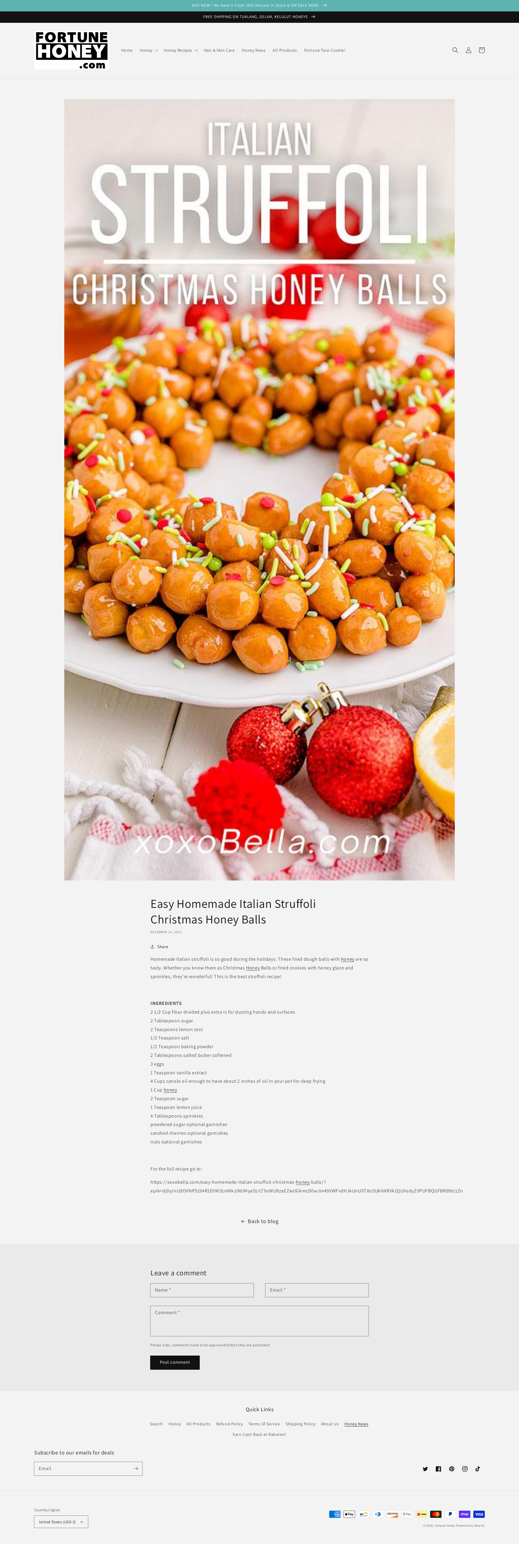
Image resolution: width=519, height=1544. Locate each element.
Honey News (356, 1424)
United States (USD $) (57, 1521)
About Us (330, 1424)
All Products (199, 1424)
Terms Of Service (264, 1424)
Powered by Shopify (470, 1525)
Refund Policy (229, 1424)
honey (347, 959)
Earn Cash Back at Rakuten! (259, 1434)
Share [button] (162, 946)
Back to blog (263, 1221)
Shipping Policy (300, 1424)
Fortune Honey (445, 1525)
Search (156, 1424)
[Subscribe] (135, 1468)
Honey (253, 968)
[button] (455, 50)
